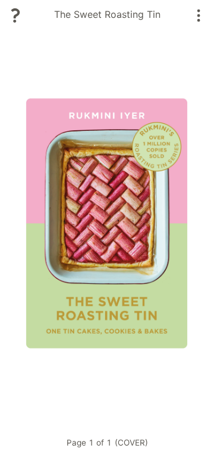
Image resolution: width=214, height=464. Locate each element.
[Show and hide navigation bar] (198, 15)
